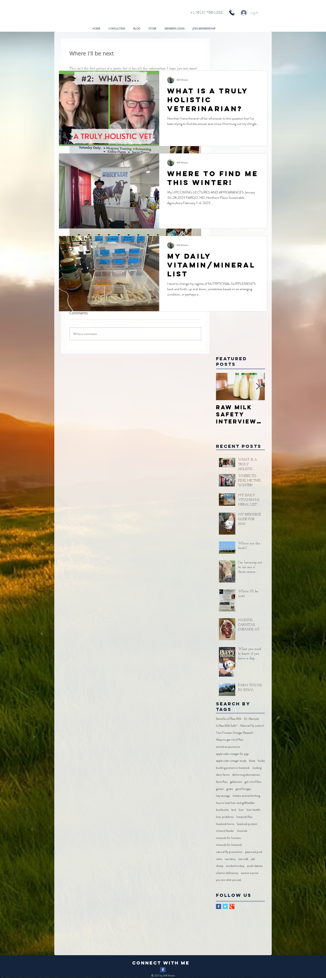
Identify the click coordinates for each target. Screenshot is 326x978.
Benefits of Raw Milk (228, 719)
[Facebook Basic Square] (218, 906)
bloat (252, 761)
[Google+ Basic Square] (231, 906)
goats (229, 789)
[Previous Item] (223, 386)
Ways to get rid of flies (229, 740)
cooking (256, 768)
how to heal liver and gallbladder (235, 803)
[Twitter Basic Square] (225, 906)
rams (219, 859)
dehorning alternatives (246, 775)
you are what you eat (228, 880)
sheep (219, 866)
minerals (242, 831)
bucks (261, 761)
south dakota (255, 866)
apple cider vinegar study (231, 761)
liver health (253, 810)
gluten (220, 789)
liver (241, 810)
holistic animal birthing (246, 796)
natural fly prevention (229, 852)
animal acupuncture (228, 747)
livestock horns (225, 824)
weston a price (249, 873)
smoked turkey (235, 866)
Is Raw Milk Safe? (227, 726)
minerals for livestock (229, 845)
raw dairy (230, 859)
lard (233, 810)
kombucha (222, 810)
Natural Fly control (252, 726)
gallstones (236, 782)
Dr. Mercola (251, 719)
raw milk (243, 859)
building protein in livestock (232, 768)
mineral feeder (225, 831)
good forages (243, 789)
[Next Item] (258, 386)
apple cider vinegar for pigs (232, 754)
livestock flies (244, 817)
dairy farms (223, 775)
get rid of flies (253, 782)
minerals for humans (228, 838)
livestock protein (247, 824)
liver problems (225, 817)
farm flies (221, 782)
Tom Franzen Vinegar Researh (234, 733)
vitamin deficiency (227, 873)
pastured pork (253, 852)
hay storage (223, 796)
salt (253, 859)
